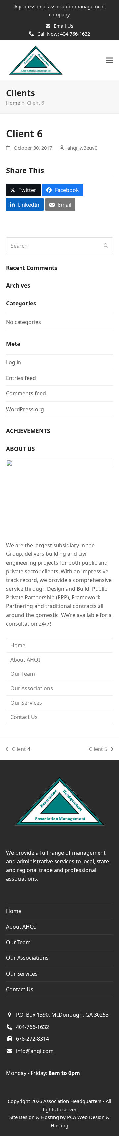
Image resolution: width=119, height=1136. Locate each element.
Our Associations (31, 688)
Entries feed (21, 378)
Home (17, 645)
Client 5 (98, 749)
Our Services (26, 702)
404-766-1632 (32, 1027)
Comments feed (26, 393)
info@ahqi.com (35, 1051)
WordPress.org (25, 409)
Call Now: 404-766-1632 (63, 33)
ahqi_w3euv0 (82, 147)
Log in (13, 362)
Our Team (22, 673)
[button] (109, 60)
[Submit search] (106, 245)
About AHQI (25, 659)
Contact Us (24, 717)
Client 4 (18, 749)
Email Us (63, 25)
